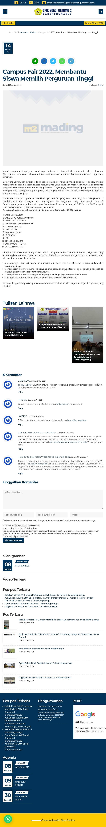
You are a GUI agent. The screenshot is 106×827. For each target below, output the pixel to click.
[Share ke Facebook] (44, 61)
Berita (33, 32)
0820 (36, 2)
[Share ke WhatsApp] (62, 61)
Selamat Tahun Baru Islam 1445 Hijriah (16, 334)
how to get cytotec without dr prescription (44, 457)
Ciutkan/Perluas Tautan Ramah (36, 820)
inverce (22, 400)
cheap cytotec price (37, 464)
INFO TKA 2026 (22, 565)
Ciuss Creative (68, 820)
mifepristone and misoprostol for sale (68, 442)
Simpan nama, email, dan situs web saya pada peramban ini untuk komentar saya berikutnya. (50, 520)
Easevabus (24, 381)
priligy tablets (24, 385)
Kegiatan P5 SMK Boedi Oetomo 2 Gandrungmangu (31, 606)
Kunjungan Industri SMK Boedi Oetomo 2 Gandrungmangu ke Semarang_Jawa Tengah (49, 597)
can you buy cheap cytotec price (37, 432)
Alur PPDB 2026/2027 (48, 709)
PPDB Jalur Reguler (20, 783)
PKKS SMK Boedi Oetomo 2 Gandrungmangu (27, 600)
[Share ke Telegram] (71, 61)
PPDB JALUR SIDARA (21, 798)
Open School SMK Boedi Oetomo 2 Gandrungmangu (31, 603)
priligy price (62, 404)
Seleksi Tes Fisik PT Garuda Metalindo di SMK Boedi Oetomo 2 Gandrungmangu (87, 355)
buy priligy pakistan (76, 420)
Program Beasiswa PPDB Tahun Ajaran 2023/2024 (52, 326)
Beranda (24, 32)
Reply (20, 391)
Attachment (9, 525)
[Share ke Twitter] (53, 61)
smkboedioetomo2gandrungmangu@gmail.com (71, 2)
